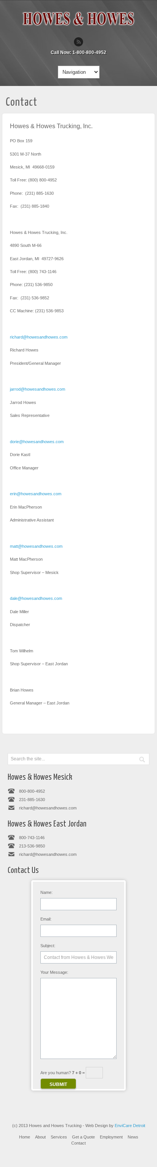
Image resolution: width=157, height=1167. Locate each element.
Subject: (47, 945)
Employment (111, 1137)
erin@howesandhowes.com (35, 493)
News (133, 1137)
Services (59, 1137)
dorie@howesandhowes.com (37, 441)
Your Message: (54, 972)
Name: (46, 892)
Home (24, 1137)
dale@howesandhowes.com (36, 598)
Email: (45, 919)
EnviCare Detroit (130, 1125)
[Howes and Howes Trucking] (78, 29)
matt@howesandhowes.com (36, 546)
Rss (78, 41)
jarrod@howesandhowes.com (37, 389)
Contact (78, 1143)
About (40, 1137)
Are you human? (63, 1072)
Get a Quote (83, 1137)
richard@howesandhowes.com (38, 337)
